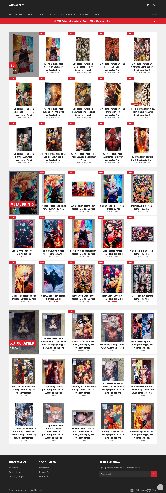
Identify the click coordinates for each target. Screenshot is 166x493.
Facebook (43, 476)
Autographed (68, 14)
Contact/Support (17, 476)
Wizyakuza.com (17, 5)
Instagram (44, 467)
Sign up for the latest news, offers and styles (120, 467)
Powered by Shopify (35, 490)
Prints (31, 14)
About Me (13, 467)
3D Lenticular (16, 14)
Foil (42, 14)
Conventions (15, 472)
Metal (53, 14)
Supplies (84, 14)
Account (154, 15)
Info (96, 14)
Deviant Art (44, 472)
